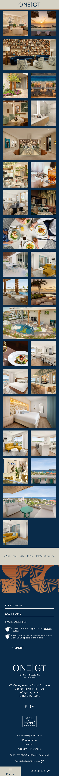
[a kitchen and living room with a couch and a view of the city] (43, 443)
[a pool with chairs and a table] (15, 292)
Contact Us (14, 555)
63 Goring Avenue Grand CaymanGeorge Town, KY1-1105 (29, 686)
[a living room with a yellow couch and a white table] (43, 264)
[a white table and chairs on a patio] (15, 264)
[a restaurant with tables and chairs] (15, 175)
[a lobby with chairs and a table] (15, 113)
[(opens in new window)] (29, 721)
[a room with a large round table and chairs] (15, 23)
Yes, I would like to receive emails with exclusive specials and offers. (32, 637)
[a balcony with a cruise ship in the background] (43, 471)
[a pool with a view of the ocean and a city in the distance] (43, 23)
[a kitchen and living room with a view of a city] (43, 353)
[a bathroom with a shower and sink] (43, 113)
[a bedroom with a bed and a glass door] (15, 381)
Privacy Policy (29, 740)
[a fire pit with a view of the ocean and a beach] (43, 292)
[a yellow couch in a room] (15, 532)
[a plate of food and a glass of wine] (15, 353)
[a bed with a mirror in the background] (29, 412)
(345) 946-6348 (29, 695)
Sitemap (29, 744)
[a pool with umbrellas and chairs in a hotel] (29, 323)
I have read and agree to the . (32, 630)
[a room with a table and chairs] (15, 202)
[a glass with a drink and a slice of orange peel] (43, 175)
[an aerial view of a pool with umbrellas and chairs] (43, 85)
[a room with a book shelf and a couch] (29, 54)
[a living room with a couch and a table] (15, 443)
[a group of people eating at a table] (29, 233)
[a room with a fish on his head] (15, 471)
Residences (45, 555)
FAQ (30, 555)
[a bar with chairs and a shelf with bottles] (43, 381)
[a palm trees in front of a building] (15, 85)
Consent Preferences (29, 749)
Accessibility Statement (29, 735)
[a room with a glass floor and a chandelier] (29, 144)
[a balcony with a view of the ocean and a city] (29, 502)
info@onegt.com (29, 692)
